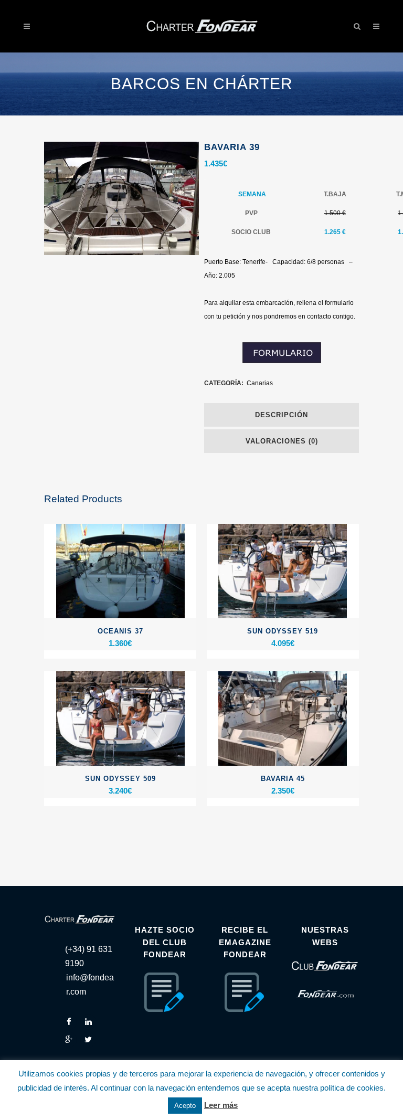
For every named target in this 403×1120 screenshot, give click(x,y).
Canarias (260, 383)
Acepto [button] (185, 1106)
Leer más (221, 1105)
